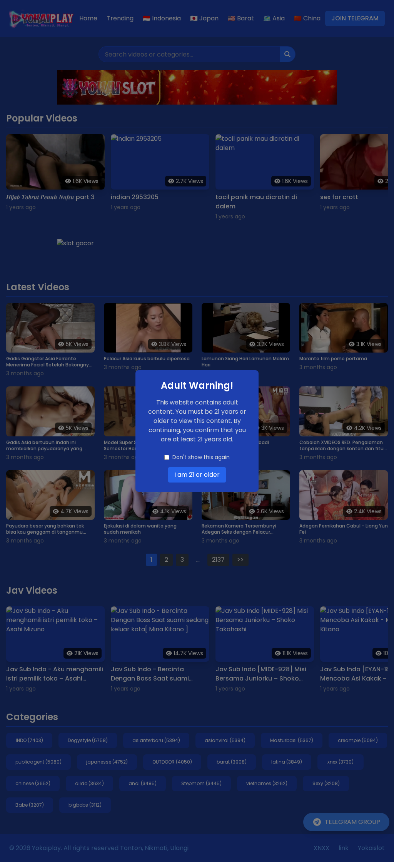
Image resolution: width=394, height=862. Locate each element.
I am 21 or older (197, 474)
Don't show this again (201, 457)
